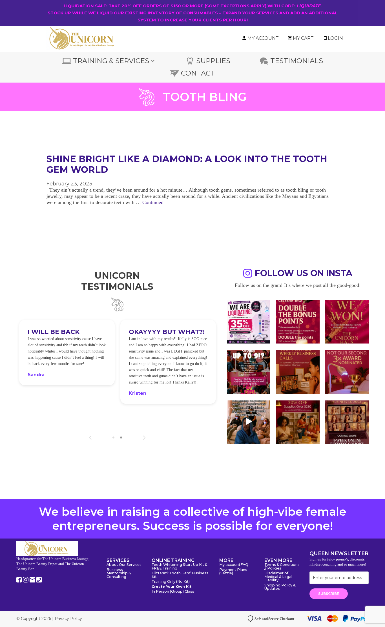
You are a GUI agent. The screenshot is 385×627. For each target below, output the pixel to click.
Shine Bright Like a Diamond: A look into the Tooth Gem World (187, 164)
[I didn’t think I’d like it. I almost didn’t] (347, 421)
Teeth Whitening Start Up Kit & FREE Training (179, 566)
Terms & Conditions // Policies (282, 566)
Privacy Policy (68, 618)
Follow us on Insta (303, 274)
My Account (263, 38)
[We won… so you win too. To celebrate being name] (297, 321)
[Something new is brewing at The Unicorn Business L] (297, 371)
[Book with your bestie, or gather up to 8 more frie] (248, 421)
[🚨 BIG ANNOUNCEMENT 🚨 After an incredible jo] (248, 321)
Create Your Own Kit (171, 587)
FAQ (244, 565)
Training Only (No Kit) (171, 582)
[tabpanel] (63, 352)
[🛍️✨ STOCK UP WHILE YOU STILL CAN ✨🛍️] (297, 421)
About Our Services (124, 565)
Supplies (213, 61)
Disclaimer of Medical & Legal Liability (278, 576)
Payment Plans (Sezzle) (233, 571)
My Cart (303, 38)
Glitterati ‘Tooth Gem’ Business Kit (180, 575)
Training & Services (111, 61)
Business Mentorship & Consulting (119, 573)
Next (144, 437)
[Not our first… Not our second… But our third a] (347, 371)
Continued (152, 202)
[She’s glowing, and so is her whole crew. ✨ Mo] (248, 371)
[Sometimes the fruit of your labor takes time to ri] (347, 321)
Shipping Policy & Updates (279, 587)
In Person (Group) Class (173, 591)
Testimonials (296, 61)
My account (229, 565)
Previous (90, 437)
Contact (198, 73)
